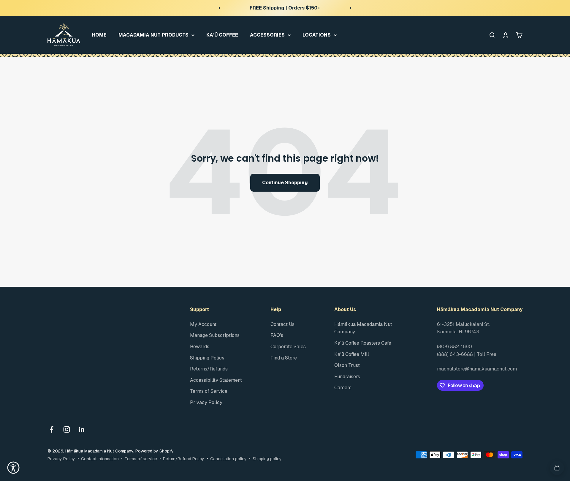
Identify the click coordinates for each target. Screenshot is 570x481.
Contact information (100, 458)
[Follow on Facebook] (52, 429)
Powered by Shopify (154, 451)
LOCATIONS (317, 34)
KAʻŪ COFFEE (222, 34)
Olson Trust (347, 365)
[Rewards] (557, 468)
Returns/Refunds (209, 369)
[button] (13, 467)
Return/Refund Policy (183, 458)
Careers (343, 387)
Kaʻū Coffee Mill (351, 354)
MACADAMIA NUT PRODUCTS (153, 34)
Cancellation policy (228, 458)
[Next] (351, 8)
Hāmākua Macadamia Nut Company (363, 328)
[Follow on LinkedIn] (82, 429)
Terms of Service (208, 391)
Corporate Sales (288, 346)
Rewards (199, 346)
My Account (203, 324)
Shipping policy (267, 458)
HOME (99, 34)
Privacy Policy (206, 402)
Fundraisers (347, 376)
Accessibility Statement (216, 380)
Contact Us (282, 324)
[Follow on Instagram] (67, 429)
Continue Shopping (285, 182)
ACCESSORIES (267, 34)
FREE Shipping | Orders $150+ (285, 8)
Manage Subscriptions (215, 335)
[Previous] (219, 8)
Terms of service (141, 458)
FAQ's (276, 335)
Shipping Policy (207, 358)
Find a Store (283, 358)
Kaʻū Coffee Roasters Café (362, 343)
